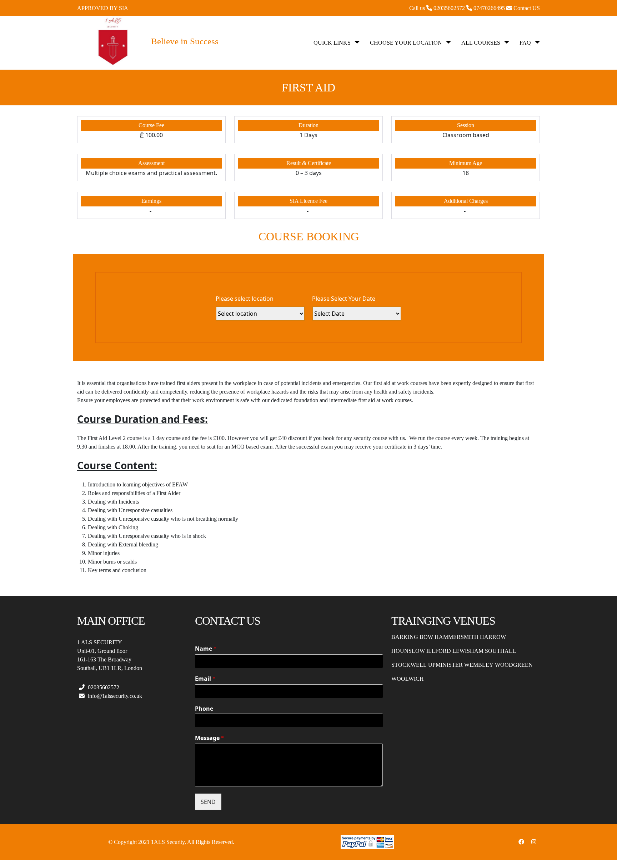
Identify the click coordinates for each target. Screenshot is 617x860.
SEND (208, 802)
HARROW (493, 637)
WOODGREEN (514, 665)
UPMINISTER (445, 665)
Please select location (245, 298)
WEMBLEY (478, 665)
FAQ (525, 43)
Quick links (332, 43)
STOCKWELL (409, 665)
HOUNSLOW (408, 651)
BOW (426, 637)
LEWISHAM (467, 651)
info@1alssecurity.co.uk (114, 696)
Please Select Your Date (343, 298)
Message (209, 738)
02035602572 (102, 687)
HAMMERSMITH (456, 637)
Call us (437, 8)
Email (205, 678)
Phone (204, 708)
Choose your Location (406, 43)
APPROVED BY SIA (102, 8)
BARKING (404, 637)
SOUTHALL (500, 651)
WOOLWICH (407, 679)
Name (205, 648)
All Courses (480, 43)
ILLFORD (438, 651)
